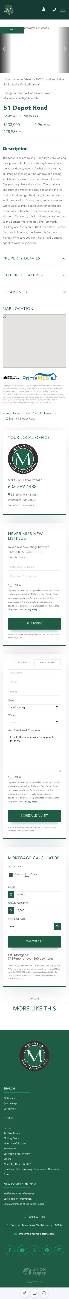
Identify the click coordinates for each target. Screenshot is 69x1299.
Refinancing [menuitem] (10, 1149)
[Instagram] (59, 1250)
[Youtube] (22, 1250)
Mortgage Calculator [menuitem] (15, 1143)
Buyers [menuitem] (7, 1128)
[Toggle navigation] (62, 10)
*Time (11, 715)
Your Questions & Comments (24, 730)
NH (27, 413)
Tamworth (50, 413)
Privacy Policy (31, 610)
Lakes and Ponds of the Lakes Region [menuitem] (24, 1204)
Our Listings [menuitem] (10, 1104)
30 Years (17, 874)
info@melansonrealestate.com (36, 1234)
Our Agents (28, 505)
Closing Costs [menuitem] (11, 1138)
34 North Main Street (36, 1225)
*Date (11, 701)
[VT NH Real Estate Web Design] (34, 1272)
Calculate (34, 941)
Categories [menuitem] (10, 1109)
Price (11, 888)
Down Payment (18, 903)
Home (6, 413)
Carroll (37, 413)
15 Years (34, 874)
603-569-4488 (55, 10)
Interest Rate (17, 919)
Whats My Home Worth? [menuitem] (17, 1164)
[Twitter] (34, 1250)
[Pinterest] (47, 1250)
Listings (18, 413)
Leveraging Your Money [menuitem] (17, 1154)
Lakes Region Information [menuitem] (18, 1199)
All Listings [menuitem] (9, 1098)
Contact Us (14, 505)
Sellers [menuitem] (7, 1159)
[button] (6, 50)
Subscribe (35, 623)
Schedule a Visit (47, 663)
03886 (9, 418)
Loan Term (16, 867)
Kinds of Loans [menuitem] (12, 1133)
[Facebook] (10, 1250)
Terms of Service (23, 831)
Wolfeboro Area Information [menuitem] (19, 1194)
